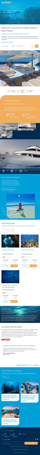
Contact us (27, 446)
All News (4, 377)
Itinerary (6, 265)
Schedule (12, 446)
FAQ (19, 446)
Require (14, 265)
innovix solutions (22, 452)
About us (22, 446)
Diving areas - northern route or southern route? (10, 420)
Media (16, 446)
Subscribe (30, 443)
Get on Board (7, 15)
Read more (18, 168)
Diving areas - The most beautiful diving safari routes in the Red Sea (29, 397)
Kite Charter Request (8, 189)
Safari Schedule (7, 230)
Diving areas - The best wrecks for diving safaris (10, 396)
